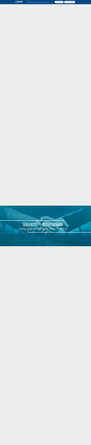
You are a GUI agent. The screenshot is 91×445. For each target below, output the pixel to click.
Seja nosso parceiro (37, 2)
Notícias (44, 2)
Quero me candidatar (69, 2)
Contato (48, 2)
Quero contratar (59, 2)
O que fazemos (29, 2)
